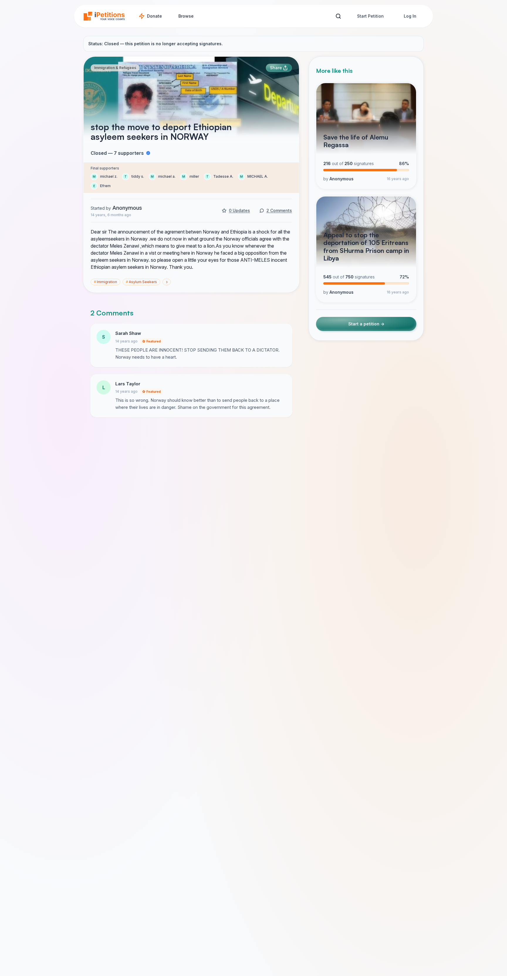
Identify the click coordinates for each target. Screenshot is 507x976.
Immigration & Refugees (115, 67)
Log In (410, 16)
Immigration (105, 282)
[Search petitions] (338, 16)
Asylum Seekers (141, 282)
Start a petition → (366, 323)
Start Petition (370, 16)
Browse (186, 16)
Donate (154, 16)
